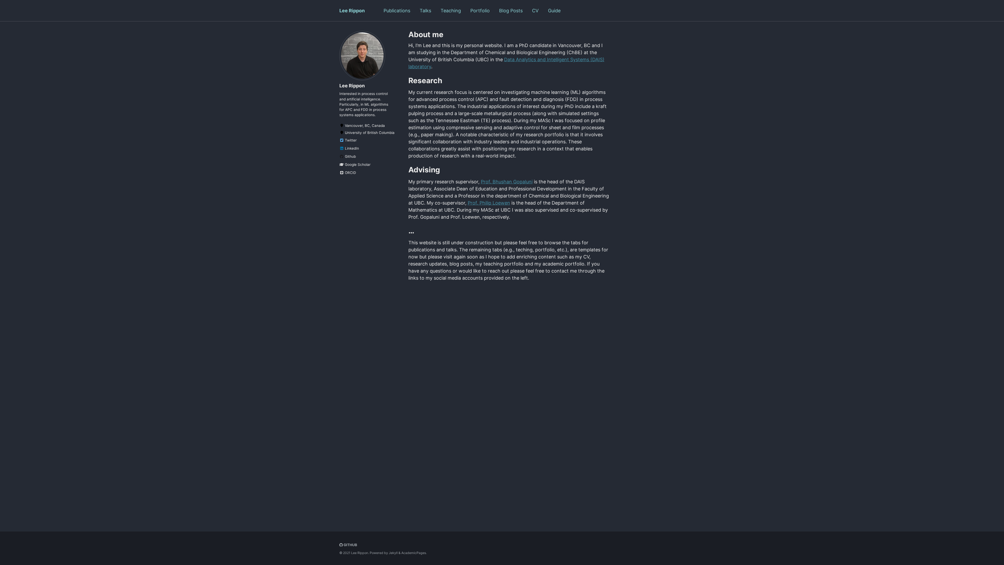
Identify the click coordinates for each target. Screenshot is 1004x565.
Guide (554, 10)
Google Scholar (357, 164)
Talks (425, 10)
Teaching (451, 10)
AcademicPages (413, 553)
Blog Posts (511, 10)
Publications (397, 10)
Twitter (350, 140)
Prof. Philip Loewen (489, 203)
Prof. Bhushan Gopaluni (507, 181)
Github (350, 156)
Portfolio (480, 10)
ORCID (350, 173)
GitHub (350, 545)
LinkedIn (351, 148)
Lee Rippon (352, 10)
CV (535, 10)
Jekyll (393, 553)
